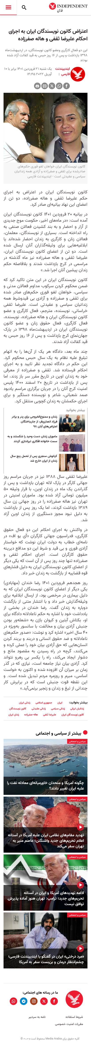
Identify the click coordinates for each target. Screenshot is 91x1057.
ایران (59, 703)
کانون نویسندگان (17, 709)
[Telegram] (23, 1001)
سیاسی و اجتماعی (51, 733)
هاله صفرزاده (31, 714)
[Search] (24, 7)
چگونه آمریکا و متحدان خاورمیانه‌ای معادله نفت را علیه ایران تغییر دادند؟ (45, 785)
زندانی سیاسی (58, 709)
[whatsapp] (13, 1001)
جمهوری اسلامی (44, 703)
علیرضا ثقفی (49, 714)
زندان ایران (13, 714)
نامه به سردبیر (37, 1017)
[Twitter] (52, 86)
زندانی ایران (24, 703)
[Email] (44, 86)
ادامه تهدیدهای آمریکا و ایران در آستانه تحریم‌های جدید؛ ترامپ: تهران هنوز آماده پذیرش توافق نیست (46, 898)
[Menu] (8, 7)
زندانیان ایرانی (77, 709)
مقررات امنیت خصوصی (69, 1024)
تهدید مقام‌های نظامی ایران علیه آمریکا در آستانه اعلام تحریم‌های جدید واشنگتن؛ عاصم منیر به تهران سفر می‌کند (46, 840)
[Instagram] (34, 1001)
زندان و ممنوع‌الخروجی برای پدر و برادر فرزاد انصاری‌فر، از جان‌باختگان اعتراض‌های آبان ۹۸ (34, 421)
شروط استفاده (74, 1017)
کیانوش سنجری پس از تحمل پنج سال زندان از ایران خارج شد (33, 459)
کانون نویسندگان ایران (72, 714)
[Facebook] (66, 86)
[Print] (37, 86)
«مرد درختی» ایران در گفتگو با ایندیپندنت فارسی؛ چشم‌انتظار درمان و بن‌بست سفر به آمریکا (46, 959)
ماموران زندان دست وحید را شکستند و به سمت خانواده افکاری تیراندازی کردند (32, 439)
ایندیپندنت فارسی (62, 71)
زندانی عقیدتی (39, 709)
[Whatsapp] (59, 86)
